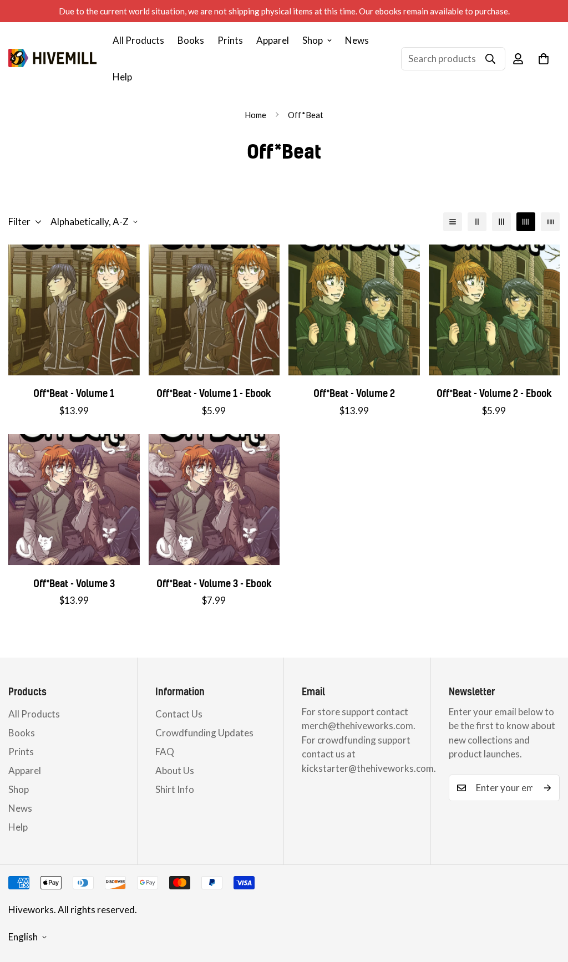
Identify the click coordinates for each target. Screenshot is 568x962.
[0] (543, 59)
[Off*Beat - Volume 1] (74, 310)
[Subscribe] (547, 788)
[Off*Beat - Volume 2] (354, 310)
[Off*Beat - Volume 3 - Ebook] (214, 499)
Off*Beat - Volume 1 (73, 393)
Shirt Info (174, 789)
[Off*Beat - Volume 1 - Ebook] (214, 310)
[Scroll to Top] (546, 901)
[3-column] (501, 221)
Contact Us (178, 714)
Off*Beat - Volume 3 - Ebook (214, 583)
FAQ (164, 751)
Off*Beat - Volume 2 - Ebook (494, 393)
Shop (312, 40)
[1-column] (452, 221)
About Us (174, 770)
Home (255, 115)
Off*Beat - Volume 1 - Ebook (213, 393)
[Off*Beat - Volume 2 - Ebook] (494, 310)
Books (191, 40)
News (357, 40)
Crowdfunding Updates (204, 733)
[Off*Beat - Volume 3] (74, 499)
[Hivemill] (52, 58)
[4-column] (525, 221)
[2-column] (477, 221)
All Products (138, 40)
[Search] (490, 59)
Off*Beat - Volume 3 (74, 583)
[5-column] (550, 221)
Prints (230, 40)
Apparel (272, 40)
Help (122, 77)
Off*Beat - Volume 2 (354, 393)
